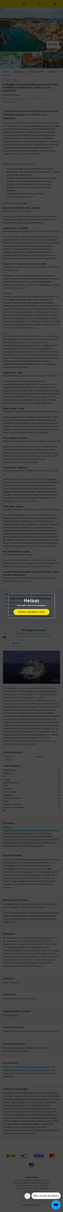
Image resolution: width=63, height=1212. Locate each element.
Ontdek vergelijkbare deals (31, 612)
